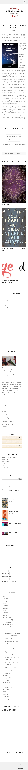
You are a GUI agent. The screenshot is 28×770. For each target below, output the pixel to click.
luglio (6, 675)
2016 (4, 692)
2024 (4, 598)
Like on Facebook (7, 441)
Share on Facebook (14, 133)
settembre (8, 624)
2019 (4, 610)
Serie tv (4, 405)
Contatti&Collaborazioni (8, 415)
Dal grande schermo (7, 576)
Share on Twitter (15, 136)
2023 (4, 601)
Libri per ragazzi (15, 578)
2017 (4, 615)
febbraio (7, 687)
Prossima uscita (15, 581)
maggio (7, 680)
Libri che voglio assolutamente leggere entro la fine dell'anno (15, 534)
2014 (4, 696)
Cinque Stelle (5, 573)
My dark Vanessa (13, 511)
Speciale (11, 584)
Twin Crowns (6, 204)
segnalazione (22, 144)
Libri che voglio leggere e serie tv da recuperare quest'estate (15, 525)
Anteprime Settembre (11, 670)
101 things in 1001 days (8, 421)
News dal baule (5, 581)
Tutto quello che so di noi (12, 667)
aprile (6, 682)
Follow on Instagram (8, 446)
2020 (4, 608)
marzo (6, 685)
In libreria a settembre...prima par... (13, 249)
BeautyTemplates (10, 764)
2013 (4, 699)
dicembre (7, 617)
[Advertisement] (12, 730)
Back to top (21, 768)
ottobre (7, 622)
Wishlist (4, 411)
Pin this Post (15, 140)
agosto (6, 673)
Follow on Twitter (8, 437)
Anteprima (9, 144)
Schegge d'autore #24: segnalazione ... (10, 282)
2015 (4, 694)
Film (3, 408)
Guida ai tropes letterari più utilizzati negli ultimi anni (15, 492)
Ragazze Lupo (8, 638)
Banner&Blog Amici (7, 418)
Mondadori (15, 144)
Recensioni (4, 584)
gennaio (7, 689)
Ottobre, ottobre (13, 499)
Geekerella (8, 630)
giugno (7, 678)
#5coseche (4, 570)
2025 (4, 596)
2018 (4, 613)
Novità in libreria (9, 627)
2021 (4, 605)
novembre (8, 620)
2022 (4, 603)
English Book (5, 578)
